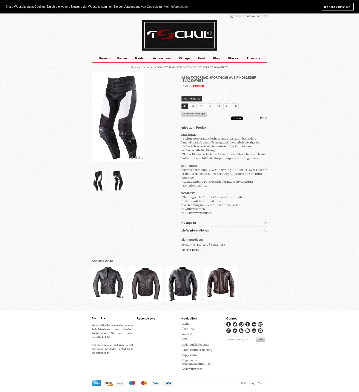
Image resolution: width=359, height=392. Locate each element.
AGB (184, 339)
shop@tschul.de (100, 337)
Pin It (263, 117)
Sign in (233, 16)
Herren (104, 58)
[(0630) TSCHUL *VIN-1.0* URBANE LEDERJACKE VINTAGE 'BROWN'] (146, 301)
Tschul (196, 250)
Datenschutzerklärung (196, 350)
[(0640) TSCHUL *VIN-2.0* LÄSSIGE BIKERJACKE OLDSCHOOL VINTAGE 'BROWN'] (220, 299)
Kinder (140, 58)
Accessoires (162, 58)
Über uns (253, 58)
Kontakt (186, 334)
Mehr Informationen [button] (176, 6)
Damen (122, 58)
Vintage (184, 58)
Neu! (201, 58)
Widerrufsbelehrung (195, 344)
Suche (185, 323)
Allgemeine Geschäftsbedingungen (196, 362)
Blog (216, 58)
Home (134, 67)
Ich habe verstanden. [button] (337, 6)
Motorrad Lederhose (211, 244)
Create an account (255, 16)
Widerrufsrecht (191, 369)
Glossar (233, 58)
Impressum (189, 355)
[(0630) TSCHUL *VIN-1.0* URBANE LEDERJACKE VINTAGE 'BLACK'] (108, 297)
